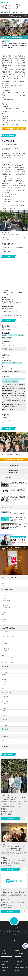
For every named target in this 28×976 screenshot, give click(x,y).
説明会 (22, 12)
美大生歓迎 (4, 679)
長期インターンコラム (6, 722)
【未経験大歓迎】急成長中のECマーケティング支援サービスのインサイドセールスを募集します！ (18, 526)
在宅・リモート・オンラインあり (8, 698)
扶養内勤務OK (4, 715)
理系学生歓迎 (4, 674)
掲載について (4, 740)
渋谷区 (3, 583)
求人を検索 (2, 6)
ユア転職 (3, 970)
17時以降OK (4, 712)
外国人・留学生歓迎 (5, 681)
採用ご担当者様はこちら (6, 961)
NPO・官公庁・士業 (6, 655)
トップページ (4, 15)
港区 (2, 581)
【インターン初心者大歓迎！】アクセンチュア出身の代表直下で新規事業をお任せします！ (18, 519)
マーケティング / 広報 (6, 600)
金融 (2, 645)
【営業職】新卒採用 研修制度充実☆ (12, 892)
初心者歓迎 (4, 670)
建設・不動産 (4, 643)
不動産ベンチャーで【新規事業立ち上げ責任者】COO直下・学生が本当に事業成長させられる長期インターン (18, 498)
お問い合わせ (18, 959)
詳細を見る (10, 818)
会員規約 (17, 964)
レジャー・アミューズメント (7, 657)
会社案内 (3, 742)
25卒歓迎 (3, 686)
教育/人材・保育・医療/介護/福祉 (8, 636)
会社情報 (14, 465)
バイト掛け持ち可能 (5, 703)
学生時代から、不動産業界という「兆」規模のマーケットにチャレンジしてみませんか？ (18, 490)
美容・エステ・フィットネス (7, 662)
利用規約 (17, 950)
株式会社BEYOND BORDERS (16, 15)
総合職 (3, 614)
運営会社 (17, 970)
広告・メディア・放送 (6, 631)
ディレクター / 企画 (5, 602)
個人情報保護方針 (19, 961)
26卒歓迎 (3, 688)
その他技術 (4, 624)
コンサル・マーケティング (7, 638)
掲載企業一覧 (4, 732)
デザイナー (4, 598)
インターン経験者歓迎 (6, 677)
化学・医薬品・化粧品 (6, 650)
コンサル (3, 612)
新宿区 (3, 585)
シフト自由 (4, 708)
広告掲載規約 (18, 956)
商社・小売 (4, 641)
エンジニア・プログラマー (7, 595)
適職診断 (6, 6)
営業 (2, 593)
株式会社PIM (4, 889)
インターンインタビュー (6, 725)
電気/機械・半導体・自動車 (7, 652)
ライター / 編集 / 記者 (6, 607)
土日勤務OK (4, 710)
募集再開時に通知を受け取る (14, 129)
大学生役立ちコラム (5, 967)
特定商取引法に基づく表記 (21, 967)
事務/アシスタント (5, 605)
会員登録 (9, 6)
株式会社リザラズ (5, 795)
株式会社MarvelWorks (6, 844)
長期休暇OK (4, 705)
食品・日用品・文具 (5, 648)
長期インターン (4, 12)
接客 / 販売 (4, 609)
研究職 (3, 621)
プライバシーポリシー (20, 953)
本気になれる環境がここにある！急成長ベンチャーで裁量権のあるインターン (18, 483)
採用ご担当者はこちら (18, 6)
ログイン (13, 6)
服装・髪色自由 (5, 696)
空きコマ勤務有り (5, 701)
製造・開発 (4, 619)
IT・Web (3, 634)
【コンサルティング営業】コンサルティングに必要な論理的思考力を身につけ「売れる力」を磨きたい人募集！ (13, 848)
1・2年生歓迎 (4, 672)
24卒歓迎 (3, 684)
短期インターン (13, 12)
